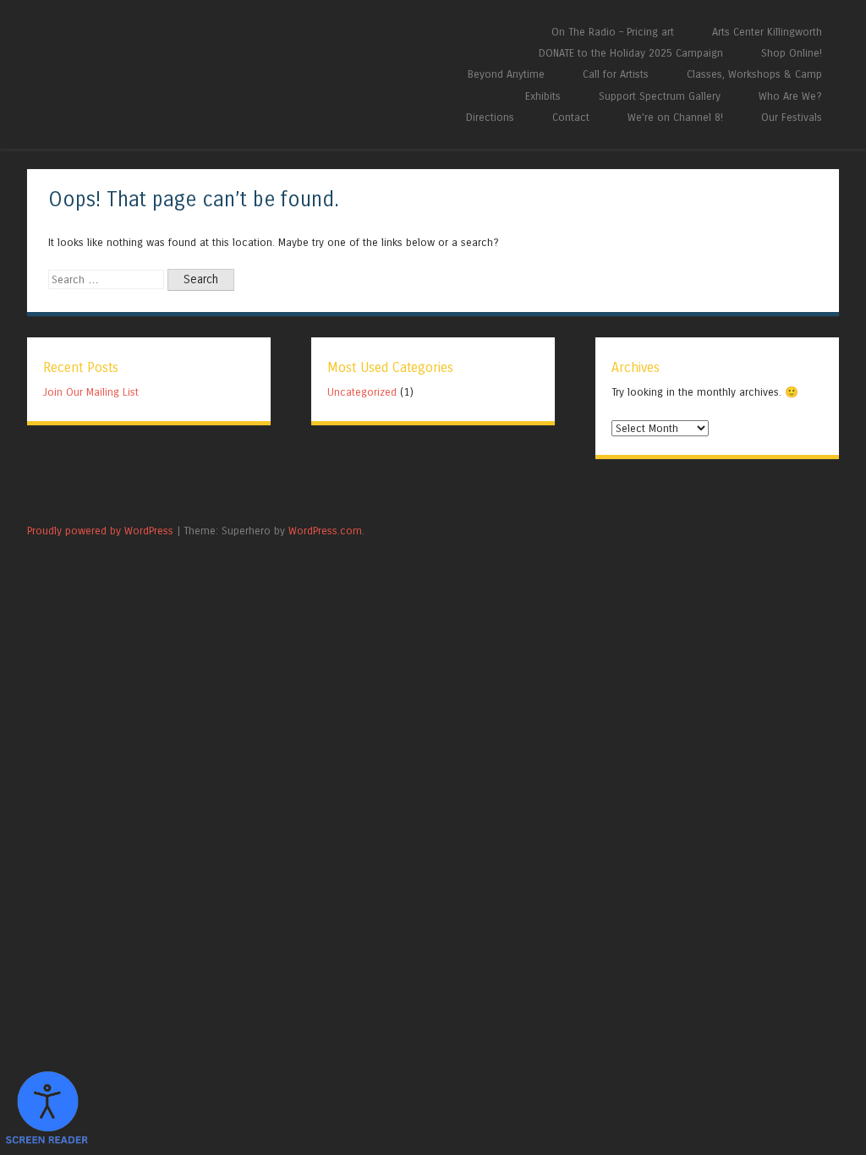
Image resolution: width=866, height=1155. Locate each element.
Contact (570, 117)
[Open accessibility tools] (46, 1108)
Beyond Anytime (506, 74)
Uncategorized (362, 392)
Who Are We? (790, 96)
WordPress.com (325, 530)
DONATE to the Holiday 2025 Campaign (631, 53)
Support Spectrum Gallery (660, 96)
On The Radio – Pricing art (612, 31)
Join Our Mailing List (91, 392)
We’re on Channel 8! (675, 117)
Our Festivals (791, 117)
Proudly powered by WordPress (100, 530)
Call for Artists (616, 74)
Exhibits (543, 96)
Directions (490, 117)
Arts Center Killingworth (767, 31)
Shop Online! (791, 53)
